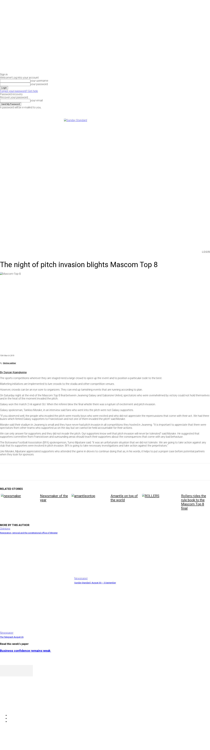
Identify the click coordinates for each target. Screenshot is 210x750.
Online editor (9, 363)
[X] (177, 111)
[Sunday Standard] (105, 180)
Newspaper (81, 578)
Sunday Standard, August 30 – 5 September (95, 582)
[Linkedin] (52, 472)
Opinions (5, 528)
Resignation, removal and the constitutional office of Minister (29, 533)
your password (39, 84)
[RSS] (20, 707)
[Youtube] (181, 111)
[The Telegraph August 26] (35, 609)
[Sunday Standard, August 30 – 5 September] (109, 555)
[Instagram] (174, 111)
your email (36, 100)
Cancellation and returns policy (197, 741)
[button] (197, 252)
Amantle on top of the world (124, 498)
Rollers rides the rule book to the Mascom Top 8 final (193, 502)
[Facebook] (170, 111)
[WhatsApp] (40, 472)
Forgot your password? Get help (19, 91)
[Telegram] (64, 472)
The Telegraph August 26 (11, 637)
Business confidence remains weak (25, 651)
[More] (76, 472)
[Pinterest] (29, 472)
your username (39, 80)
